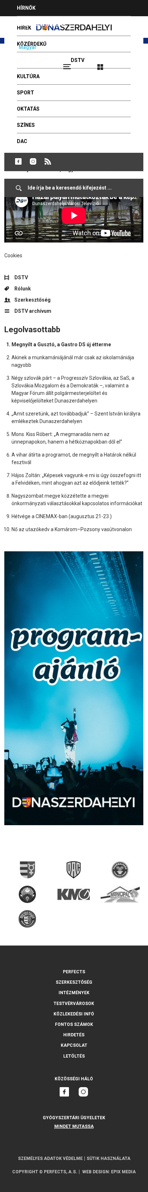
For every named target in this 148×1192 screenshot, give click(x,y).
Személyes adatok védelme (50, 1158)
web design (95, 1171)
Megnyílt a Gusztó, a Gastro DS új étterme (61, 344)
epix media (123, 1171)
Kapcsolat (74, 1045)
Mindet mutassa (74, 1126)
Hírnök (26, 8)
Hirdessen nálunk (41, 24)
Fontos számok (74, 1024)
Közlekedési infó (74, 1014)
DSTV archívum (32, 311)
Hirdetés (73, 1034)
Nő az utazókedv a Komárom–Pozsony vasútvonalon (71, 529)
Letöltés (74, 1056)
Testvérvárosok (74, 1003)
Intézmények (74, 992)
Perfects (74, 971)
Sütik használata (108, 1158)
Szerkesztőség (32, 300)
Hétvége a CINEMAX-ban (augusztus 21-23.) (61, 516)
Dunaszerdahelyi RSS (48, 161)
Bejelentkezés (127, 64)
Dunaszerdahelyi (18, 161)
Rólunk (22, 289)
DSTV (21, 277)
